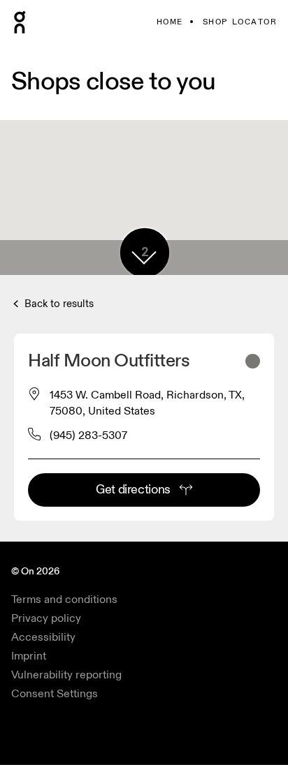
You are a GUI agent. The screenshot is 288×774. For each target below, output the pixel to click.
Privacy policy (46, 618)
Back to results (58, 304)
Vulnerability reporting (66, 675)
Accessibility (43, 637)
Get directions (133, 490)
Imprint (28, 656)
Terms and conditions (64, 599)
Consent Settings (54, 694)
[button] (144, 257)
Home (170, 22)
